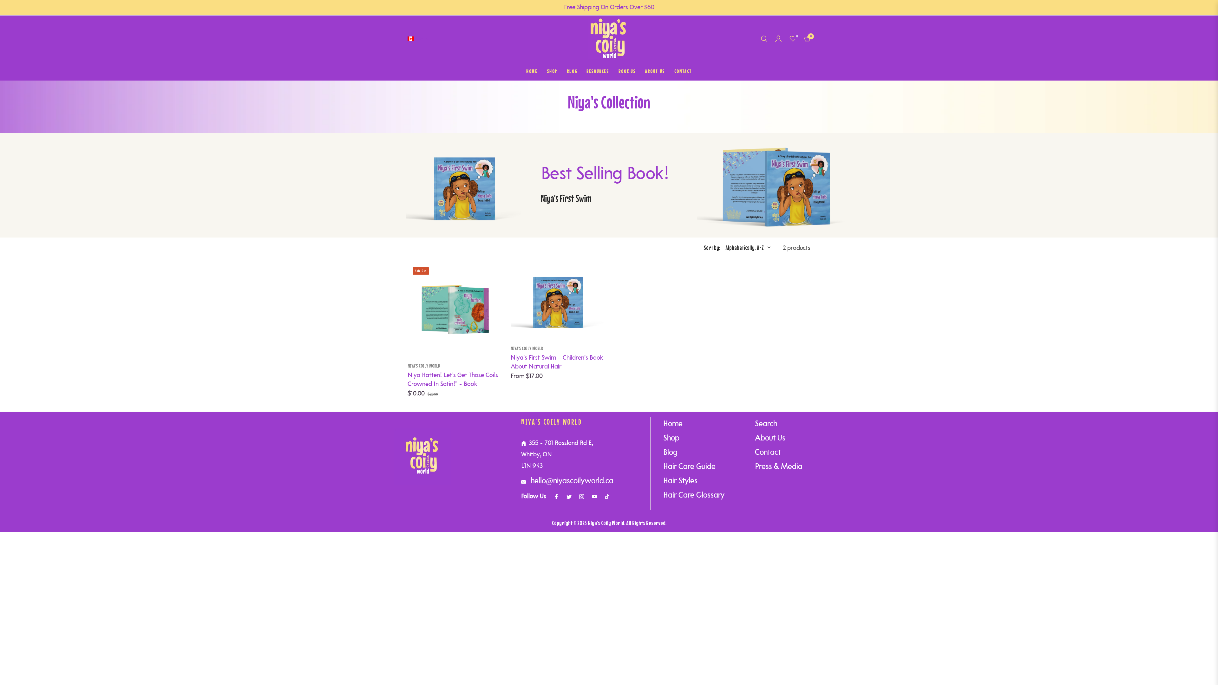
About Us (770, 438)
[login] (778, 38)
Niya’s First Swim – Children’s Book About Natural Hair (557, 362)
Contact (768, 452)
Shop (671, 438)
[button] (764, 39)
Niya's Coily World (424, 366)
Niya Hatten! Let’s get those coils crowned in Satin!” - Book (453, 380)
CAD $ (419, 38)
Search (766, 424)
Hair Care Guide (689, 467)
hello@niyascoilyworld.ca (571, 481)
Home (673, 424)
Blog (670, 452)
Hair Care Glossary (693, 495)
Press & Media (778, 467)
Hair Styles (680, 481)
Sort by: (712, 247)
